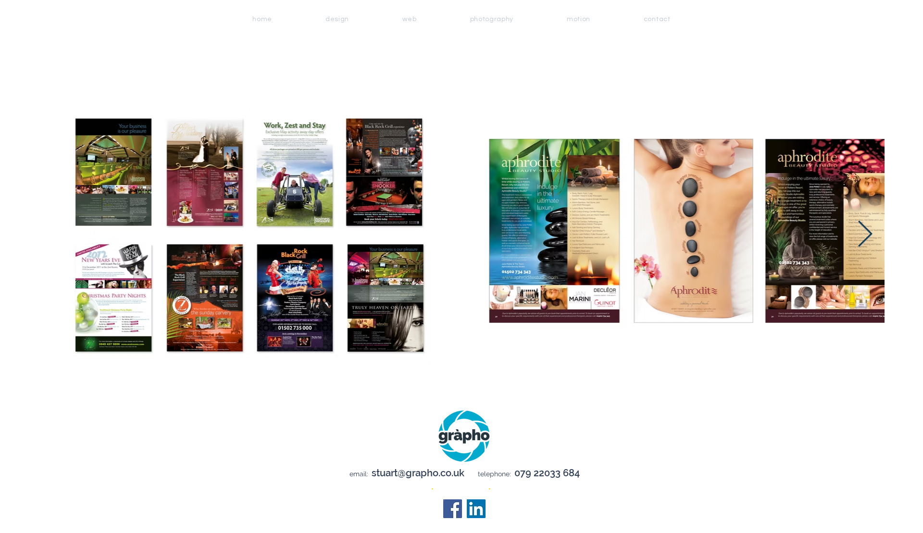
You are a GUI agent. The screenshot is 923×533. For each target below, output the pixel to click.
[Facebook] (452, 508)
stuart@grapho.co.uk (418, 473)
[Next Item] (865, 235)
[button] (491, 19)
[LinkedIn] (476, 508)
